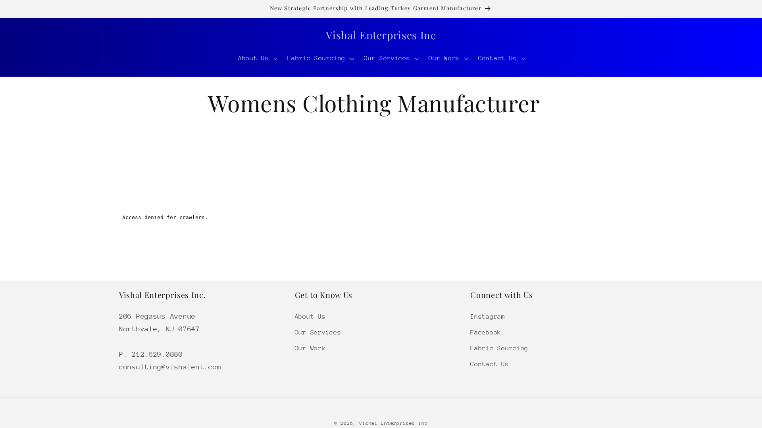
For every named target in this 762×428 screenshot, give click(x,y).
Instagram (487, 316)
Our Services (318, 332)
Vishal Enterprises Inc (393, 423)
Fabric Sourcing (499, 348)
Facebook (485, 332)
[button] (257, 59)
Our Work (310, 348)
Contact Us (489, 364)
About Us (310, 316)
